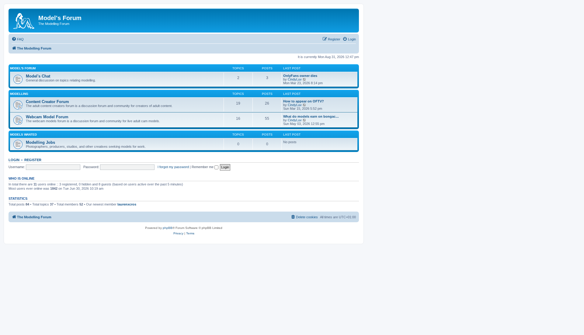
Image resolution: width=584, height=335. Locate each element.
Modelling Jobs (40, 142)
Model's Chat (38, 76)
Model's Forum (23, 68)
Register (32, 160)
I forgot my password (173, 167)
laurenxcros (126, 204)
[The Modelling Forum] (24, 19)
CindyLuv (295, 79)
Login (14, 160)
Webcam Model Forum (47, 117)
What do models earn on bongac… (311, 116)
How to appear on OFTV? (303, 101)
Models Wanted (23, 134)
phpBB (167, 228)
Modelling (19, 93)
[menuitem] (18, 39)
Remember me (203, 167)
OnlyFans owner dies (300, 76)
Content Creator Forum (47, 101)
